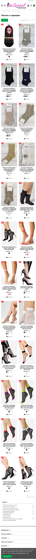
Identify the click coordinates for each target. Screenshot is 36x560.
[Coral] (25, 254)
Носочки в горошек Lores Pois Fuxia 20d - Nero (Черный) (9, 407)
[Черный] (9, 56)
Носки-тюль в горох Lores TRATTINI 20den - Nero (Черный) (26, 483)
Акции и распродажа (10, 520)
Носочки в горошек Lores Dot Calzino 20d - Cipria (26, 288)
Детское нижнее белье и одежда (13, 519)
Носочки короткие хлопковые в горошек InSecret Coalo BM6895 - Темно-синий (27, 90)
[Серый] (23, 56)
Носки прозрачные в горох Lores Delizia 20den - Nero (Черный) (9, 483)
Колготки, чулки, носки (10, 505)
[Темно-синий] (26, 56)
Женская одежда (8, 512)
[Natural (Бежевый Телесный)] (25, 292)
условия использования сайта (19, 553)
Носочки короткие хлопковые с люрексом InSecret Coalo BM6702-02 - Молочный (27, 169)
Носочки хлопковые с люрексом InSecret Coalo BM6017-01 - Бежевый (26, 130)
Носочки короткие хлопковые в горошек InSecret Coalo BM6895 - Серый (27, 50)
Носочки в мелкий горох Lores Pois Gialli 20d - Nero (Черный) (26, 407)
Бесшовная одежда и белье (11, 509)
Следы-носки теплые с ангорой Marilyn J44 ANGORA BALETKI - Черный (9, 50)
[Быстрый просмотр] (15, 29)
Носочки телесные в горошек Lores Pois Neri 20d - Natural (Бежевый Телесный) (27, 367)
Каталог (4, 502)
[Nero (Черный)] (9, 253)
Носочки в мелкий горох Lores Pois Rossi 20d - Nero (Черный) (9, 445)
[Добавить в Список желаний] (15, 26)
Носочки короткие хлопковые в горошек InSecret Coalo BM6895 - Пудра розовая (9, 130)
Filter (5, 20)
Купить (10, 59)
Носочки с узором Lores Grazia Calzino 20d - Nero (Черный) (9, 248)
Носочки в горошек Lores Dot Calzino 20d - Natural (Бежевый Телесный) (9, 328)
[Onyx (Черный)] (26, 214)
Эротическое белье (9, 506)
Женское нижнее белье (10, 508)
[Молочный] (29, 56)
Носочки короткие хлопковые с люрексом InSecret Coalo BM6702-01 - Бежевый (9, 209)
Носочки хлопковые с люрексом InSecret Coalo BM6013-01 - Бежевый (9, 169)
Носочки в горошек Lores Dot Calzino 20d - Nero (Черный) (9, 367)
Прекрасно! (7, 556)
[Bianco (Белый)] (27, 292)
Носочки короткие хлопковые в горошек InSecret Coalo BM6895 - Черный (9, 90)
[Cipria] (29, 292)
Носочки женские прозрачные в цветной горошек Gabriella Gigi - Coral (27, 248)
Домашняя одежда (9, 511)
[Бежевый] (26, 135)
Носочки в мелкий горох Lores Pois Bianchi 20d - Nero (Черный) (27, 445)
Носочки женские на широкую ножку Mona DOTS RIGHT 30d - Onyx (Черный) (27, 209)
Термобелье (7, 514)
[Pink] (27, 254)
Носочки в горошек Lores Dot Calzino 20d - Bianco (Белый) (26, 327)
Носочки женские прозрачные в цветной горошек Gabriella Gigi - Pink (9, 288)
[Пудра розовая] (28, 56)
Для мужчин (7, 517)
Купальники (7, 515)
